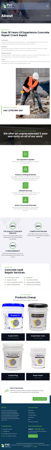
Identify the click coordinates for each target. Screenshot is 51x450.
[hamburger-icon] (47, 6)
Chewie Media (36, 445)
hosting (32, 446)
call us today (31, 436)
